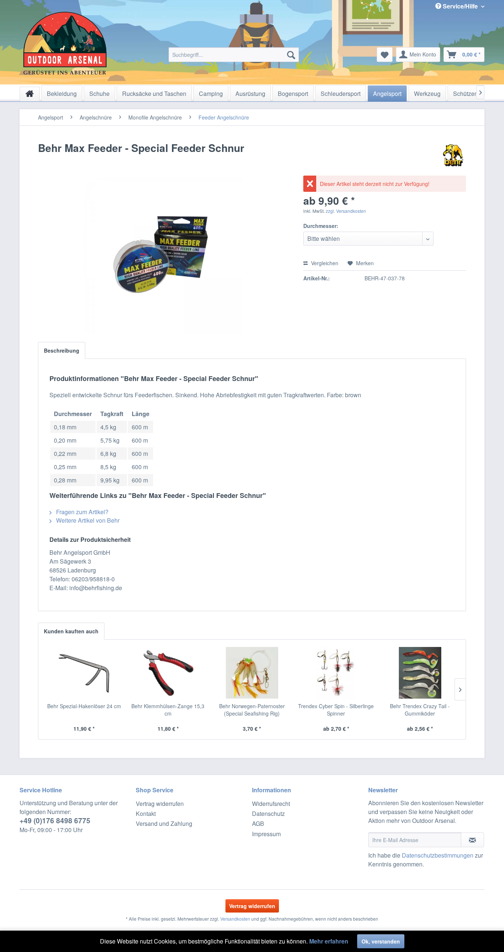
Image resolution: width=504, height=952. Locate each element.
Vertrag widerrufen (160, 803)
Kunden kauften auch (71, 631)
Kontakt (146, 813)
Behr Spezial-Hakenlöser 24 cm (84, 706)
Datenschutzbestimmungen (437, 855)
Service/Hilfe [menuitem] (460, 6)
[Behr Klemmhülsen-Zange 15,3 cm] (168, 673)
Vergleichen (324, 263)
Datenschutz (268, 813)
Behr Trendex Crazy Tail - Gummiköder (420, 709)
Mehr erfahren (328, 941)
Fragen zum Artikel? (81, 512)
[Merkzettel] (385, 54)
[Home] (30, 94)
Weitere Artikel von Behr (87, 520)
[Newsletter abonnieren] (472, 839)
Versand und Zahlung (164, 823)
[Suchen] (291, 54)
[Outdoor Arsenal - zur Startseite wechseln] (65, 43)
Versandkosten (235, 918)
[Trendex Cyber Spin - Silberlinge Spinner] (336, 673)
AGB (258, 823)
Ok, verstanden (381, 941)
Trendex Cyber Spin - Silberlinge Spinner (336, 709)
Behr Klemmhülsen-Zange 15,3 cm (167, 709)
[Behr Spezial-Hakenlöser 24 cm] (84, 673)
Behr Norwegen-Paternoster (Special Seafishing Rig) (252, 709)
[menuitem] (234, 54)
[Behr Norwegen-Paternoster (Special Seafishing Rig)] (252, 673)
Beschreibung (61, 350)
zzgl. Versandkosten (346, 211)
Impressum (266, 834)
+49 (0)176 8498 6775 (55, 820)
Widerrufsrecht (271, 803)
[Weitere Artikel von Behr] (453, 155)
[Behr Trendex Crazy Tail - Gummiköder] (420, 673)
